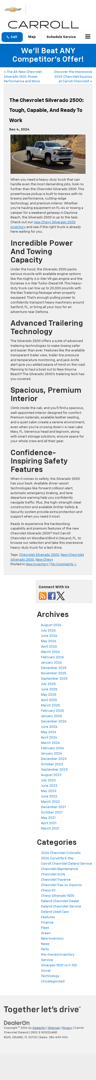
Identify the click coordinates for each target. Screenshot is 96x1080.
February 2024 (52, 748)
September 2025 (54, 678)
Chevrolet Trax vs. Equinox (62, 885)
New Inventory (37, 564)
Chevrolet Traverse (56, 879)
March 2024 (50, 743)
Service (47, 960)
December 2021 (53, 807)
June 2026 (49, 636)
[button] (12, 37)
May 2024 (48, 732)
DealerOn (39, 1027)
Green (46, 933)
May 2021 (48, 818)
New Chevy (44, 559)
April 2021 (48, 823)
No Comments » (64, 564)
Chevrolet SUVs (53, 874)
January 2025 (51, 716)
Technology (50, 976)
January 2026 (51, 662)
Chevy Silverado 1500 (57, 896)
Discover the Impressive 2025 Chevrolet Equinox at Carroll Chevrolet (73, 76)
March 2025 (50, 705)
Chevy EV (48, 890)
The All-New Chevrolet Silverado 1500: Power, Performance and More (23, 76)
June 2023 (49, 785)
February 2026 (52, 657)
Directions (32, 37)
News (45, 944)
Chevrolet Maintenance (59, 869)
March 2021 (50, 828)
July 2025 (48, 684)
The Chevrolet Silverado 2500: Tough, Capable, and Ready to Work (46, 110)
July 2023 (48, 780)
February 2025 (52, 711)
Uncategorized (53, 981)
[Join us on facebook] (52, 596)
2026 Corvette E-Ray (57, 858)
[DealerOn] (17, 1022)
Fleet (45, 928)
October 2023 (52, 764)
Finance (47, 922)
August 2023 (51, 775)
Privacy (67, 1027)
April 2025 (49, 700)
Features (48, 917)
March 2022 (50, 802)
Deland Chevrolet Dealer (60, 901)
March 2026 (50, 652)
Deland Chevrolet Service (61, 906)
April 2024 (49, 737)
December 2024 (54, 721)
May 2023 (48, 791)
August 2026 (51, 625)
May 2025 (48, 694)
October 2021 (51, 812)
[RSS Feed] (43, 596)
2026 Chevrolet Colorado (61, 853)
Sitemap (54, 1027)
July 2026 (48, 630)
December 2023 (54, 759)
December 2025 (54, 668)
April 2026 (49, 646)
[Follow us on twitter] (61, 596)
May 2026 (48, 641)
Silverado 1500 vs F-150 (59, 965)
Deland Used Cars (55, 912)
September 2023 (54, 769)
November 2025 (53, 673)
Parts (45, 949)
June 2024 (49, 727)
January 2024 (51, 753)
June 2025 (49, 689)
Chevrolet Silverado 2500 (39, 555)
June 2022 (49, 796)
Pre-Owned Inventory (57, 954)
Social (45, 970)
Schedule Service (61, 37)
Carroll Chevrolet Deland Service (66, 863)
